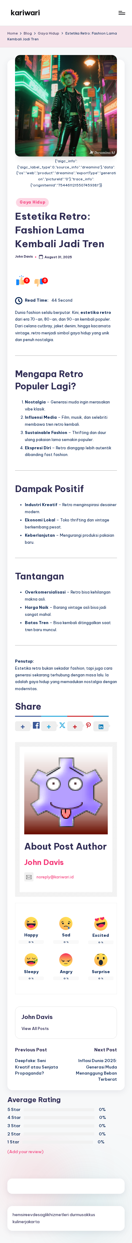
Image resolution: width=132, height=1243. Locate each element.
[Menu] (121, 12)
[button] (35, 1028)
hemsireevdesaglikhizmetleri (41, 1214)
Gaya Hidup (32, 202)
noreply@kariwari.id (55, 876)
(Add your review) (25, 1151)
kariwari (25, 12)
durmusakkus (82, 1214)
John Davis (44, 862)
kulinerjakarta (26, 1221)
